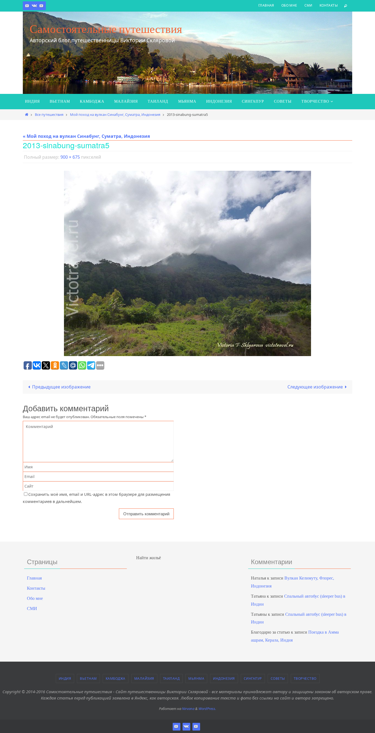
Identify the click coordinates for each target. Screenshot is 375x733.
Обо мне (289, 5)
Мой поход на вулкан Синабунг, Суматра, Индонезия (115, 114)
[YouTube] (41, 5)
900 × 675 (70, 157)
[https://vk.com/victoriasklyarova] (34, 5)
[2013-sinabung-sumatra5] (187, 263)
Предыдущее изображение (61, 387)
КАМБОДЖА (115, 678)
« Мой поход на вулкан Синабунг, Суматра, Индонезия (86, 136)
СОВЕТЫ (278, 678)
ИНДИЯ (65, 678)
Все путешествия (49, 114)
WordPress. (207, 708)
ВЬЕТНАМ (88, 678)
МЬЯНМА (196, 678)
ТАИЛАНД (171, 678)
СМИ (308, 5)
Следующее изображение (315, 387)
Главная (266, 5)
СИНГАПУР (253, 678)
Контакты (329, 5)
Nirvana (188, 708)
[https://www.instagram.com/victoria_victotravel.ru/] (27, 5)
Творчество (305, 678)
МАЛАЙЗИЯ (144, 678)
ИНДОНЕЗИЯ (224, 678)
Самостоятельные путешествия (106, 29)
